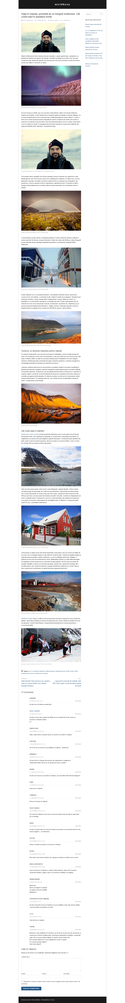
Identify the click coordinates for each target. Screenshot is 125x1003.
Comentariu (25, 957)
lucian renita (74, 671)
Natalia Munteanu (27, 20)
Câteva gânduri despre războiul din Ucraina (92, 48)
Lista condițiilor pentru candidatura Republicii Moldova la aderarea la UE (93, 41)
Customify (51, 1000)
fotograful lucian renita (62, 671)
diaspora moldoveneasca (47, 671)
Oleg (31, 914)
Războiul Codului (27, 618)
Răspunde (78, 701)
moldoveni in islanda (41, 673)
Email (44, 973)
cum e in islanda (33, 671)
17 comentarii (65, 20)
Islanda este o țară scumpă (29, 434)
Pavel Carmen (35, 711)
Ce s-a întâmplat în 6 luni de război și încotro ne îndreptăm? (94, 33)
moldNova (62, 4)
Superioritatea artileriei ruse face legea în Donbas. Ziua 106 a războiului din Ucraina (93, 56)
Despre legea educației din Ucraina (93, 25)
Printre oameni (54, 20)
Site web (66, 973)
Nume (23, 973)
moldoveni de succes (27, 673)
